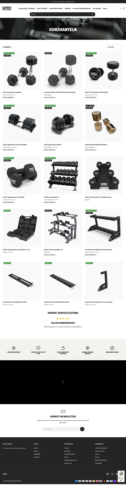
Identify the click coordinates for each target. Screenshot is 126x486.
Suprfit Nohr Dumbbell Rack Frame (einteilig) (98, 302)
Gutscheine (67, 451)
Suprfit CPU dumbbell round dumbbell (96, 92)
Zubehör (68, 9)
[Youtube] (116, 474)
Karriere (36, 451)
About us (36, 448)
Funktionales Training (27, 9)
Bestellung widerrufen (70, 460)
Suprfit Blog (37, 454)
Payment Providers (69, 454)
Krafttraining (42, 9)
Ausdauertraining (55, 9)
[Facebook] (107, 474)
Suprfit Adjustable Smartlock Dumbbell (15, 144)
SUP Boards (97, 9)
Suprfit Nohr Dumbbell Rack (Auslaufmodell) (98, 249)
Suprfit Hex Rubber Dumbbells (12, 92)
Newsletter (37, 457)
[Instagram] (112, 474)
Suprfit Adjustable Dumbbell (52, 144)
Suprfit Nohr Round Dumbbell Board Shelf (56, 302)
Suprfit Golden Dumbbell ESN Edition (96, 144)
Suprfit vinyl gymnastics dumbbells (13, 197)
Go (92, 14)
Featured (110, 47)
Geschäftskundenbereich (82, 9)
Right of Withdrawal (100, 460)
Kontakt (66, 448)
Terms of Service (99, 451)
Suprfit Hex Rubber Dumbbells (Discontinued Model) (60, 92)
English (4, 474)
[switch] (121, 480)
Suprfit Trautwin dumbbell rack (53, 249)
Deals (105, 9)
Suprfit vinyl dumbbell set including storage (98, 197)
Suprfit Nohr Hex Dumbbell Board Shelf (15, 302)
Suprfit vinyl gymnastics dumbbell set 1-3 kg (16, 249)
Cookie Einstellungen (101, 448)
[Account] (120, 8)
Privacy (97, 457)
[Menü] (124, 471)
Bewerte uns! (68, 463)
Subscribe (82, 429)
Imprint (97, 454)
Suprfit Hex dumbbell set (51, 197)
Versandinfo (98, 463)
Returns (66, 457)
